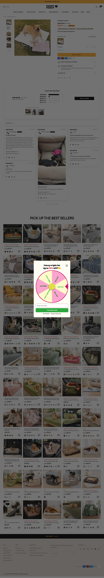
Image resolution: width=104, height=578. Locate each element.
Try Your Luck (52, 310)
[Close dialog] (67, 266)
